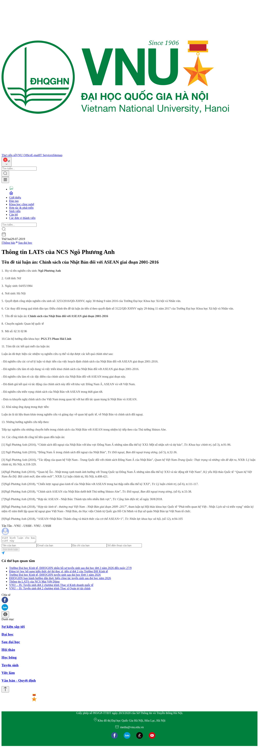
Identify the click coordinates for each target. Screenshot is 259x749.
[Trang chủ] (115, 151)
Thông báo (8, 242)
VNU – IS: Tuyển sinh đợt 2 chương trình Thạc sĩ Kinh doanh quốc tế (51, 585)
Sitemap (57, 155)
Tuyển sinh (10, 665)
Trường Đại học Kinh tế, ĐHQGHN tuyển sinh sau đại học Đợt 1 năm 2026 (55, 574)
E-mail (35, 155)
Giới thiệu (15, 197)
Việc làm (8, 673)
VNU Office (23, 155)
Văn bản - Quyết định (19, 680)
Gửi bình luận (10, 549)
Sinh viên (14, 211)
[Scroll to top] (5, 689)
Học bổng (9, 657)
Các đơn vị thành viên (22, 218)
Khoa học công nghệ (21, 204)
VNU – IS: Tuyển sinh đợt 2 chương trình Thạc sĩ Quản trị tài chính (49, 588)
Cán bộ (13, 214)
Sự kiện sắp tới (13, 627)
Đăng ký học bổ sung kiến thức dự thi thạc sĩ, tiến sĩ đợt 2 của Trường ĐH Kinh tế (58, 571)
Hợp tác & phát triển (21, 207)
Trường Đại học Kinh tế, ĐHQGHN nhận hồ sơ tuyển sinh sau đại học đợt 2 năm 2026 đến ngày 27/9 (70, 568)
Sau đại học (25, 242)
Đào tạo (14, 201)
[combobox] (7, 162)
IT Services (46, 155)
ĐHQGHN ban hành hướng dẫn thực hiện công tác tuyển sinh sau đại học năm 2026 (60, 578)
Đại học (7, 634)
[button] (129, 600)
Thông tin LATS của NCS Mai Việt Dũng (34, 581)
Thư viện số (9, 155)
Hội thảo (8, 650)
